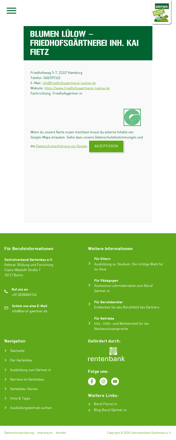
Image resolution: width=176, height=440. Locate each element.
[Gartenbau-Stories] (5, 388)
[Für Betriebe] (89, 323)
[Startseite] (5, 350)
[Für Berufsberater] (89, 304)
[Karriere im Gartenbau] (5, 379)
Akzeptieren (106, 146)
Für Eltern (102, 258)
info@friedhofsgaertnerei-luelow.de (69, 83)
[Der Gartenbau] (5, 360)
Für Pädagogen (106, 280)
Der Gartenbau (21, 360)
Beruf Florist (103, 404)
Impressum (45, 432)
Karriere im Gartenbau (27, 379)
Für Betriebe (104, 318)
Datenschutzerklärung (19, 432)
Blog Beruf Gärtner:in (110, 410)
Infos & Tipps (20, 398)
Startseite (17, 351)
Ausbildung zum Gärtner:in (30, 370)
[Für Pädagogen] (89, 285)
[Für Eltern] (89, 263)
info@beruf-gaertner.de (29, 311)
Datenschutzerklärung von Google (61, 146)
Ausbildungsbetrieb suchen (31, 408)
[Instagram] (103, 381)
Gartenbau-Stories (24, 389)
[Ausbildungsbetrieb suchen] (5, 407)
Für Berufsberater (108, 302)
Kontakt (61, 432)
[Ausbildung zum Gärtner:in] (5, 369)
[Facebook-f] (92, 381)
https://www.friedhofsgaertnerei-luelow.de (77, 88)
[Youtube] (115, 381)
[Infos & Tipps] (5, 398)
